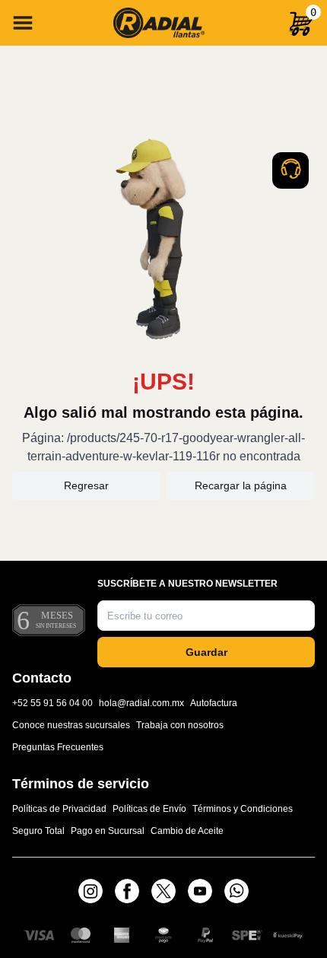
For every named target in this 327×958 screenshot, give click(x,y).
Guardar (206, 652)
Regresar (86, 485)
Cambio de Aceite (187, 831)
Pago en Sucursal (107, 831)
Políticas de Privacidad (59, 809)
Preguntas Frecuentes (57, 747)
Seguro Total (38, 831)
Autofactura (213, 703)
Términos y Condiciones (242, 809)
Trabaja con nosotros (180, 725)
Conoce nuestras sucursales (71, 725)
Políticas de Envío (149, 809)
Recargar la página (241, 485)
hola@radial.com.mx (141, 703)
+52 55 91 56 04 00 (52, 703)
